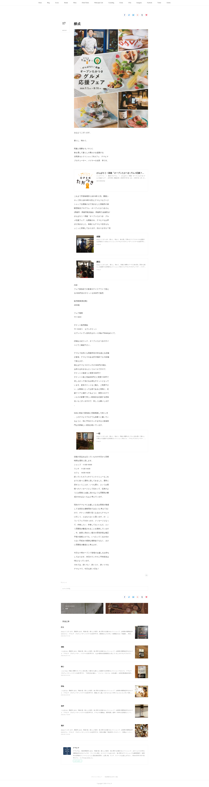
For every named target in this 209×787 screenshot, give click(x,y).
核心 (62, 666)
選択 (62, 725)
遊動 (62, 647)
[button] (40, 3)
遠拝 (62, 706)
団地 (62, 686)
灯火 (62, 627)
